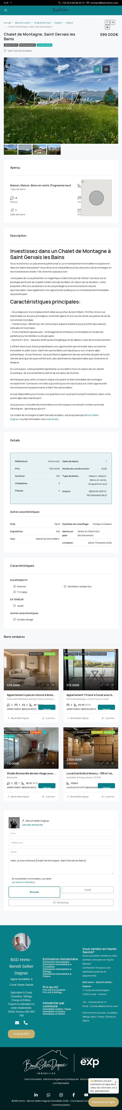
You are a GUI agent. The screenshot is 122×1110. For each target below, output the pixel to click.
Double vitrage (25, 619)
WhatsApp (62, 902)
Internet (21, 586)
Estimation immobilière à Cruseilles (57, 965)
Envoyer (34, 891)
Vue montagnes (44, 45)
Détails (47, 709)
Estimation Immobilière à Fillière (57, 975)
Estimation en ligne (103, 1102)
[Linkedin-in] (36, 1095)
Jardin (20, 605)
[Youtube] (86, 1095)
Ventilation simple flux (80, 586)
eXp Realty (52, 419)
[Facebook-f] (74, 1095)
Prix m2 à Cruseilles (54, 990)
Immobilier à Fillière (54, 1013)
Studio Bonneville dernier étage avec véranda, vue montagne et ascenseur (54, 773)
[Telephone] (26, 1023)
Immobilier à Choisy (54, 1011)
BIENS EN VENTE (11, 45)
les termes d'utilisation (23, 882)
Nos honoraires (33, 1079)
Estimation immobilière (56, 962)
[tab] (97, 69)
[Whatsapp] (48, 1095)
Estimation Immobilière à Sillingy (57, 970)
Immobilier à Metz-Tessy (57, 1009)
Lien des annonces (32, 824)
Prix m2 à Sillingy (52, 992)
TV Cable (22, 592)
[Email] (17, 1023)
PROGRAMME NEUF (27, 45)
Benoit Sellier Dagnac (20, 718)
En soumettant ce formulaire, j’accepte (31, 880)
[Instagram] (61, 1095)
